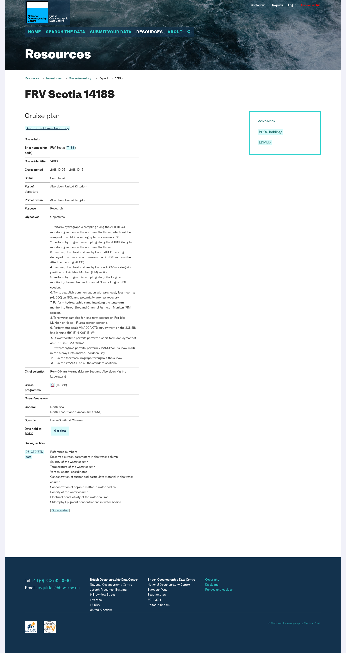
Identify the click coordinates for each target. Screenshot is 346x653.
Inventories (53, 78)
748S (70, 147)
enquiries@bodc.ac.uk (58, 588)
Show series (60, 510)
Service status (310, 5)
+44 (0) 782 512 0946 (51, 581)
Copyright (212, 579)
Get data (60, 431)
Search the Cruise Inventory (47, 128)
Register (277, 5)
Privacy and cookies (218, 589)
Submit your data (111, 32)
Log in (292, 5)
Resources (149, 32)
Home (34, 32)
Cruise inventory (80, 78)
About (175, 32)
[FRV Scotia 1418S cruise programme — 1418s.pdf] (52, 385)
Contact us (258, 5)
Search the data (65, 32)
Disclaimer (212, 584)
